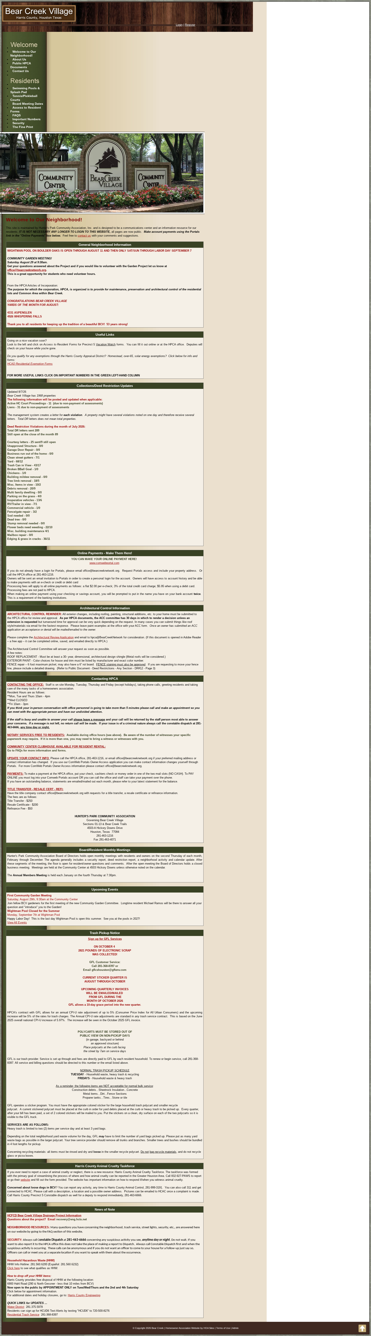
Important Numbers (26, 119)
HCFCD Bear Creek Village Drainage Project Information (44, 1215)
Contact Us (20, 71)
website (25, 1179)
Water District (15, 1306)
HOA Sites (209, 1328)
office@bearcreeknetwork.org (26, 270)
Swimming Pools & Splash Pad (25, 90)
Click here (13, 1268)
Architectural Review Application (54, 637)
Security (18, 123)
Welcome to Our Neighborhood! (23, 53)
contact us (84, 235)
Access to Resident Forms (25, 109)
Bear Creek (158, 1328)
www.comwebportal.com (104, 563)
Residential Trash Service (23, 1314)
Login (179, 24)
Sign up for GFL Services (105, 938)
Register (190, 24)
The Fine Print (22, 127)
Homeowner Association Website (183, 1328)
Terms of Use (223, 1328)
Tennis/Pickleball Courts (23, 98)
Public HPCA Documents (20, 65)
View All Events (17, 922)
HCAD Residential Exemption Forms (30, 363)
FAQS (16, 115)
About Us (19, 59)
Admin (235, 1328)
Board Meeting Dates (27, 103)
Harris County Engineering (84, 1295)
